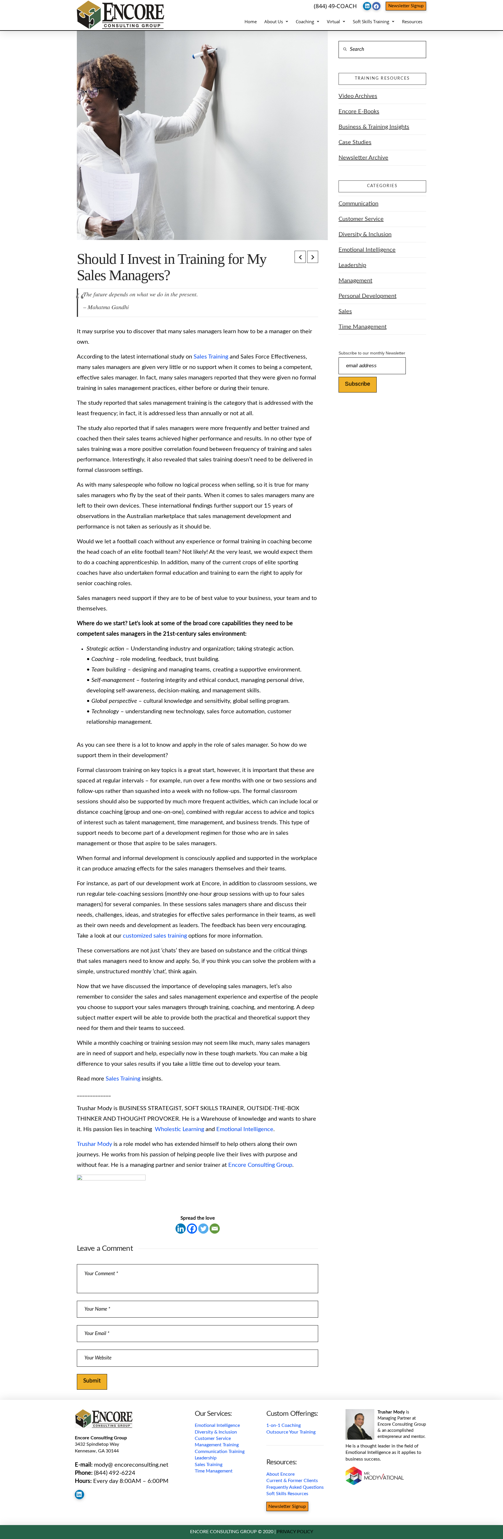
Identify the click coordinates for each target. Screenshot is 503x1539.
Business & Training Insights (374, 127)
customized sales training (155, 936)
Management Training (217, 1445)
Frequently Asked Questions (295, 1487)
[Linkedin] (181, 1228)
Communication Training (220, 1451)
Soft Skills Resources (287, 1493)
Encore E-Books (359, 111)
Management (355, 281)
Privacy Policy (295, 1531)
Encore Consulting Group (260, 1165)
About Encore (280, 1474)
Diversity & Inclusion (365, 234)
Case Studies (355, 142)
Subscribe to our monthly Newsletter (372, 353)
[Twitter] (203, 1228)
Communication (358, 204)
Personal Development (367, 296)
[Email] (215, 1228)
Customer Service (361, 219)
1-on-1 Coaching (283, 1425)
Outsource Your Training (291, 1432)
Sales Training (211, 357)
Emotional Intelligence (244, 1129)
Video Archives (358, 96)
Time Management (363, 327)
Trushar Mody (94, 1144)
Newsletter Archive (363, 158)
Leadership (352, 265)
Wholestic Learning (179, 1129)
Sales (345, 311)
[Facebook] (192, 1228)
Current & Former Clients (292, 1480)
